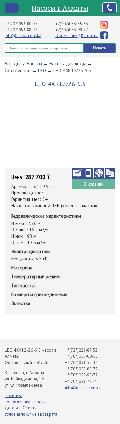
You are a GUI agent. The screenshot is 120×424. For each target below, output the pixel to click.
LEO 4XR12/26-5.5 (72, 71)
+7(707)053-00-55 (21, 23)
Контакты (89, 35)
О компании (66, 35)
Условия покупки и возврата (31, 414)
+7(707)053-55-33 (71, 23)
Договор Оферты (21, 408)
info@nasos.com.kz (23, 35)
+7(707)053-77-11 (81, 381)
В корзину (93, 184)
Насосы (34, 64)
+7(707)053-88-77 (21, 30)
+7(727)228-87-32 (81, 350)
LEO (42, 71)
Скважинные (18, 71)
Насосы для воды (67, 64)
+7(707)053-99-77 (71, 30)
